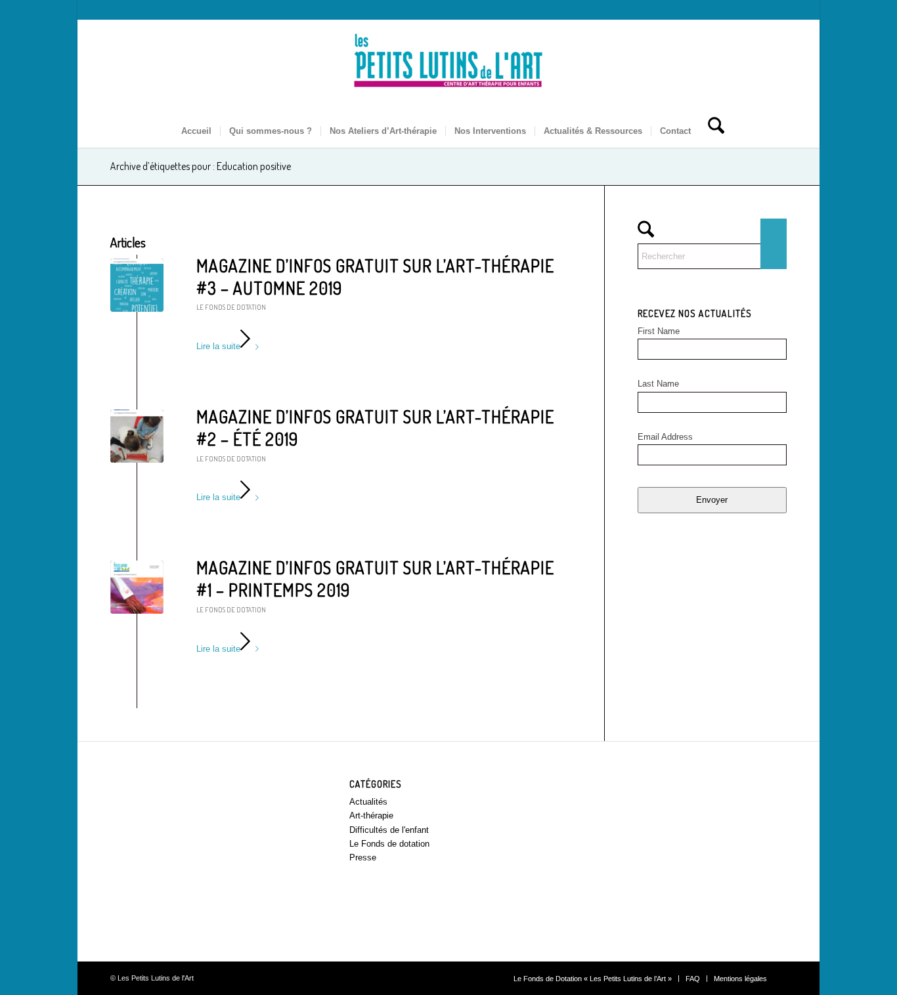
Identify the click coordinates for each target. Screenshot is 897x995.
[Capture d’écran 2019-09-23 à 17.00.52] (137, 285)
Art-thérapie (371, 815)
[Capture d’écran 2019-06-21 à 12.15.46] (137, 436)
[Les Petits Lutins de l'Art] (448, 67)
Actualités (368, 802)
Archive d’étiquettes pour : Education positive (200, 166)
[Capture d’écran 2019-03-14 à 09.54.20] (137, 587)
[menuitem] (196, 131)
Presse (362, 857)
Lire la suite (218, 346)
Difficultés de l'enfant (389, 830)
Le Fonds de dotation (231, 307)
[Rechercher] (711, 131)
